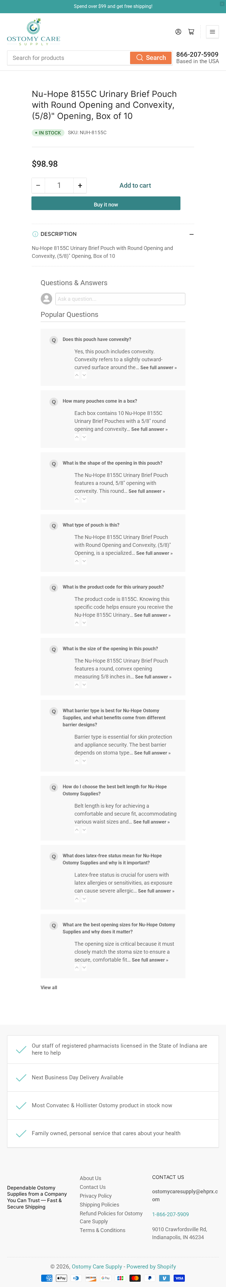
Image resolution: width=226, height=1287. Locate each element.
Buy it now (106, 204)
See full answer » (158, 367)
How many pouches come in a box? (100, 401)
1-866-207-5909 (170, 1214)
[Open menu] (212, 31)
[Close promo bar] (222, 3)
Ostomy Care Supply (97, 1267)
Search (156, 57)
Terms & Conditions (102, 1230)
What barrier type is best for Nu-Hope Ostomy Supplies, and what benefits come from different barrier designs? (114, 717)
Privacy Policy (96, 1196)
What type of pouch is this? (91, 525)
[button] (76, 375)
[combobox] (90, 58)
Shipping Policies (99, 1205)
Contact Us (93, 1187)
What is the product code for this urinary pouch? (113, 587)
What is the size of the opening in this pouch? (110, 648)
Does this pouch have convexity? (97, 339)
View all (49, 987)
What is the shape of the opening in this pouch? (112, 463)
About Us (90, 1178)
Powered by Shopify (151, 1267)
